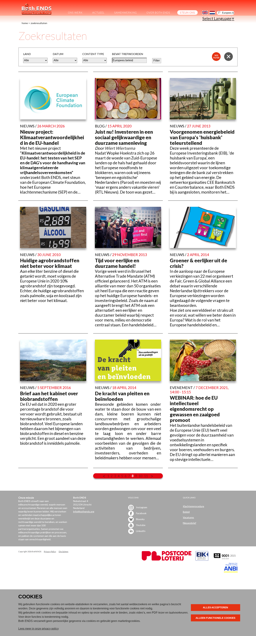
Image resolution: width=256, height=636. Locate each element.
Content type (93, 54)
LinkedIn (140, 530)
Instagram (141, 507)
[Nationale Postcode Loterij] (166, 559)
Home (25, 23)
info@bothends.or (83, 511)
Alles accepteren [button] (215, 607)
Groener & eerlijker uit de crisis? (198, 263)
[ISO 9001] (201, 559)
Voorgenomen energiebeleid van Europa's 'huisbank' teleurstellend (202, 137)
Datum (58, 54)
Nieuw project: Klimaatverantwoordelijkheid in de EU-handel (52, 137)
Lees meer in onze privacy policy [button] (38, 628)
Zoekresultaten (39, 23)
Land (27, 54)
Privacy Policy (50, 551)
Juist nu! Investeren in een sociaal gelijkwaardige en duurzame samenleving (124, 137)
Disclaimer (63, 551)
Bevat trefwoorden (127, 54)
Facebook (140, 513)
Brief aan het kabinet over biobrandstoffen (49, 396)
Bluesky (140, 518)
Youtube (140, 524)
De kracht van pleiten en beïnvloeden (122, 396)
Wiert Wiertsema (120, 148)
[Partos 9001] (225, 559)
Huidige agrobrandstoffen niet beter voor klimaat (49, 263)
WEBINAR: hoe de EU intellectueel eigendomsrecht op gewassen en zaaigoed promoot (195, 409)
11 (146, 476)
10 (140, 476)
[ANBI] (231, 571)
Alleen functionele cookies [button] (215, 618)
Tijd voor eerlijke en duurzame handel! (117, 263)
